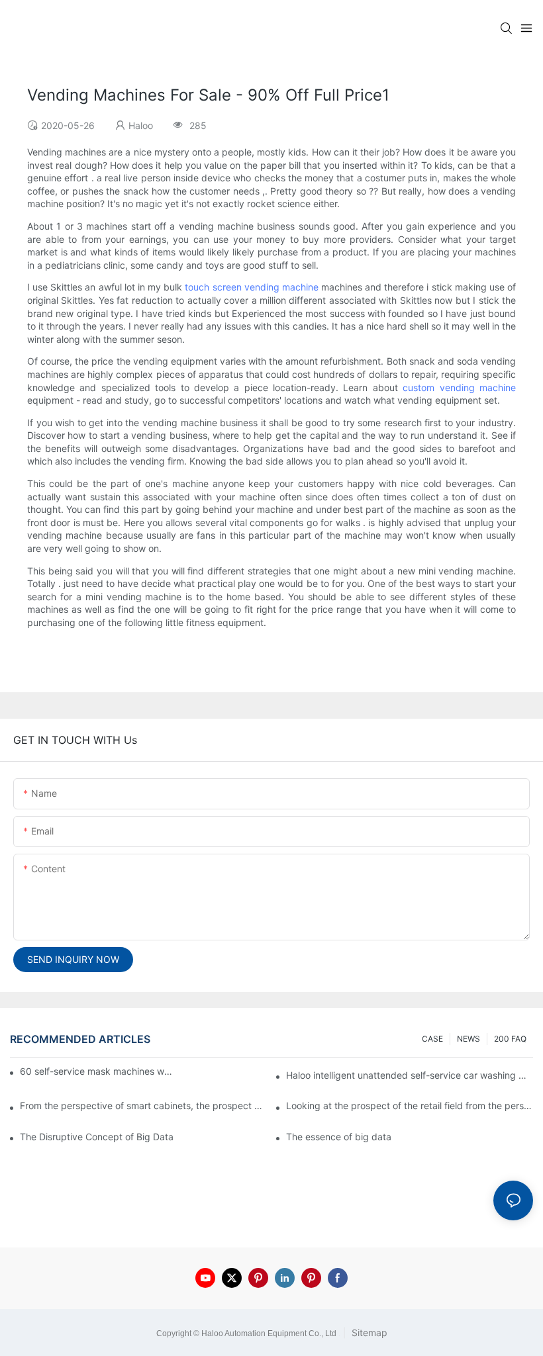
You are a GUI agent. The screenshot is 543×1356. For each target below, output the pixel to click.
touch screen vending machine (251, 287)
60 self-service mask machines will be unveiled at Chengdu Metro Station (97, 1071)
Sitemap (368, 1332)
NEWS (468, 1039)
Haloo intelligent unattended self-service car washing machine (409, 1075)
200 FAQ (510, 1039)
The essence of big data (338, 1136)
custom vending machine (459, 387)
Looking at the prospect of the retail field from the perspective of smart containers (409, 1105)
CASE (432, 1039)
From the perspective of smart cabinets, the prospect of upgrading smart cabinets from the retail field (143, 1105)
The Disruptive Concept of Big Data (96, 1136)
